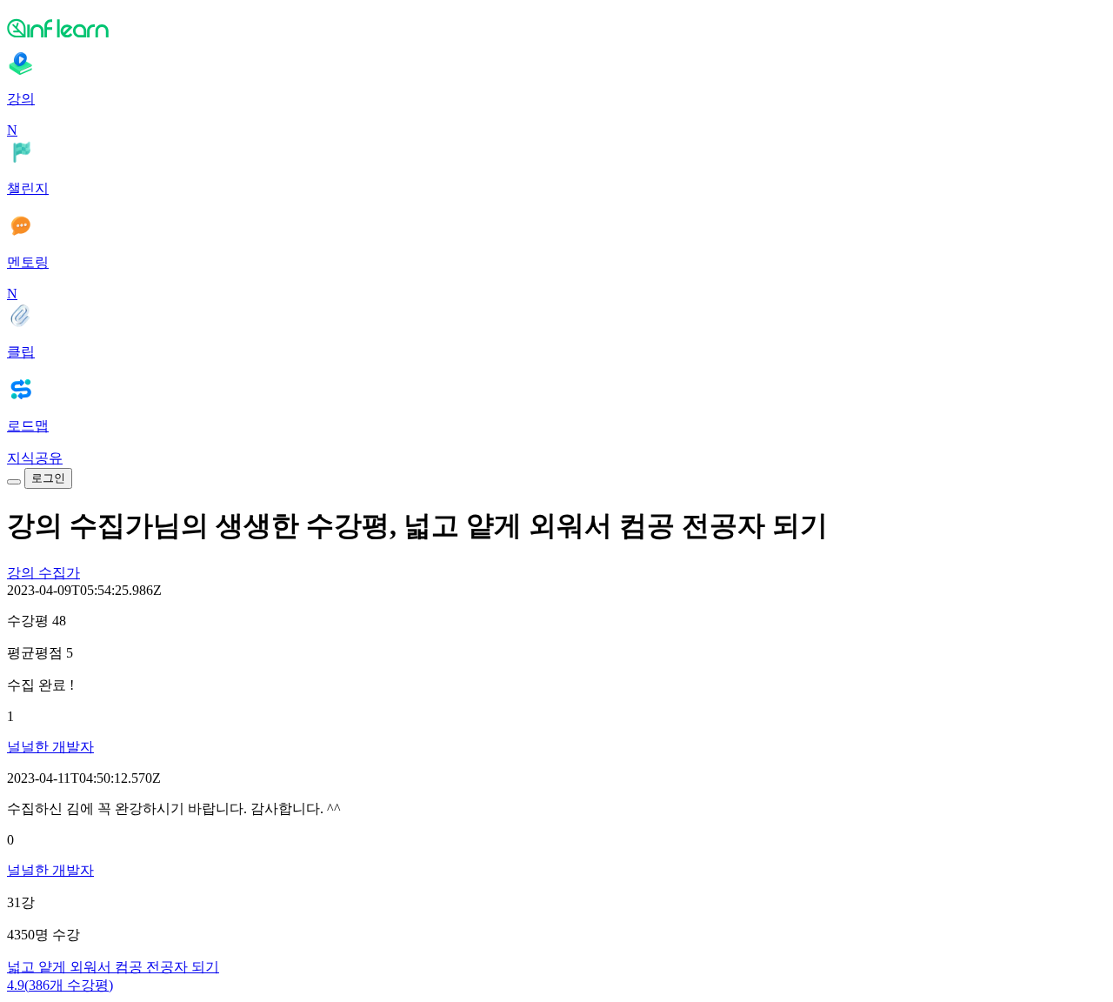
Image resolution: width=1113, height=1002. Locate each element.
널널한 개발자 (50, 746)
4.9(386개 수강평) (60, 985)
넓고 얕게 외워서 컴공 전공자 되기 (113, 966)
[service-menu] (14, 481)
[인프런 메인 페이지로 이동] (556, 28)
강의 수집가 (43, 572)
